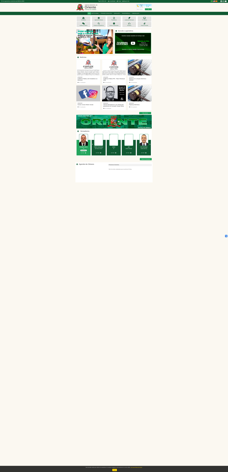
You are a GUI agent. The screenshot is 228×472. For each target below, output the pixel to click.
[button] (77, 41)
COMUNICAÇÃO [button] (135, 13)
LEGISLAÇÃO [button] (117, 13)
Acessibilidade (112, 1)
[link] (88, 71)
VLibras (119, 1)
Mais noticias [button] (145, 113)
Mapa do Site (126, 1)
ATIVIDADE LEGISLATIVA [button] (106, 13)
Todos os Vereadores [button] (145, 159)
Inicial (89, 13)
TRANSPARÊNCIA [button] (126, 13)
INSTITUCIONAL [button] (95, 13)
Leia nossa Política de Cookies (136, 467)
